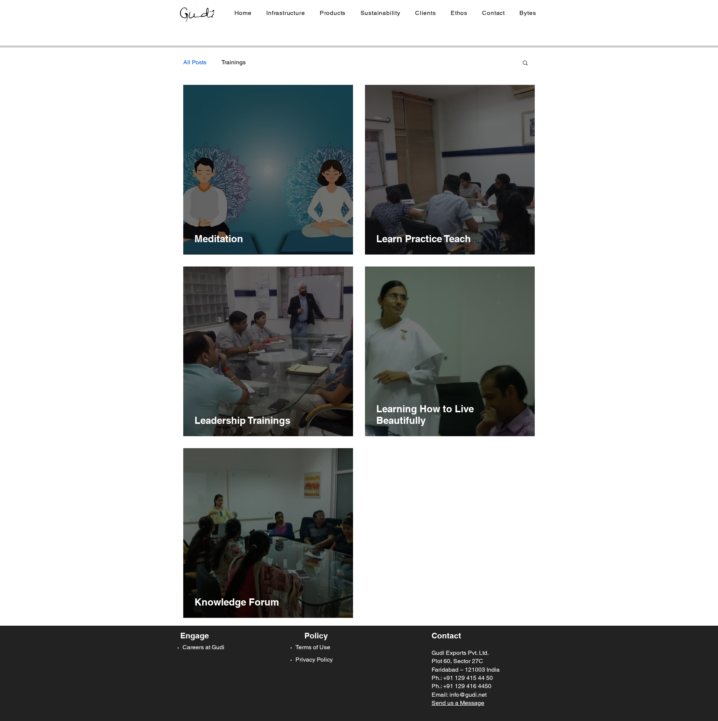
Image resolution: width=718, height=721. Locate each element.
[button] (286, 13)
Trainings (233, 62)
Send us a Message (458, 702)
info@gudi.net (468, 694)
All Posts (194, 62)
